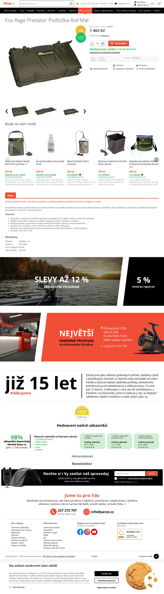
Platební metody (18, 537)
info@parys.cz (124, 3)
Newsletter (48, 530)
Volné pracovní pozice (52, 540)
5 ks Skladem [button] (135, 174)
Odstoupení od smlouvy (21, 530)
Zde (59, 581)
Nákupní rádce (17, 543)
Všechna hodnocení (82, 456)
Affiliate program (50, 543)
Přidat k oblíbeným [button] (147, 69)
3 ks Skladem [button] (73, 174)
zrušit (135, 482)
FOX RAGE (136, 58)
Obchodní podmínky (20, 527)
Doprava (14, 535)
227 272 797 (67, 510)
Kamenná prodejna (51, 527)
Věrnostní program (19, 540)
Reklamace (15, 532)
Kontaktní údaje (50, 532)
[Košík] (159, 4)
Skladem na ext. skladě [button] (102, 49)
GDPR (45, 535)
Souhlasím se (123, 478)
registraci (105, 35)
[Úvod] (9, 3)
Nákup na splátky (18, 545)
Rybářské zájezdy (50, 545)
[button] (71, 4)
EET (45, 537)
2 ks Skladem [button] (104, 174)
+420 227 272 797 (87, 3)
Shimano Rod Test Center (54, 548)
